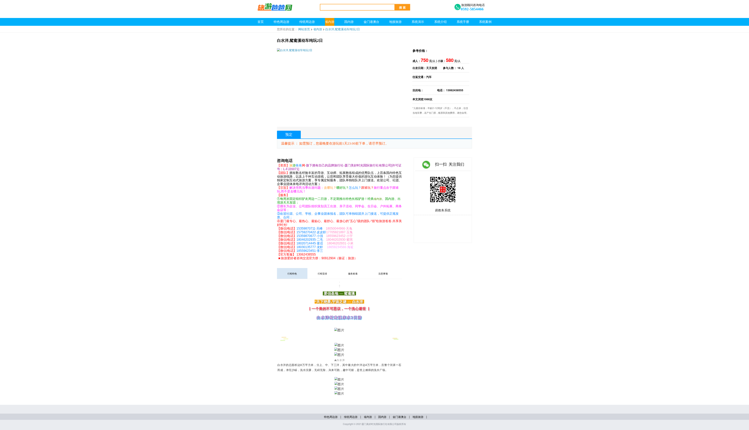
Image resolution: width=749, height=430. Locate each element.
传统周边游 (307, 21)
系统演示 (418, 21)
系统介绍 (440, 21)
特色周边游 (281, 21)
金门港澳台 (371, 21)
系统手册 (463, 21)
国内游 (349, 21)
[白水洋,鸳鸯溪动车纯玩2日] (294, 50)
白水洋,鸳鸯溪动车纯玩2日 (342, 29)
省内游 (329, 21)
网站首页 (304, 29)
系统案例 (485, 21)
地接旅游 (395, 21)
